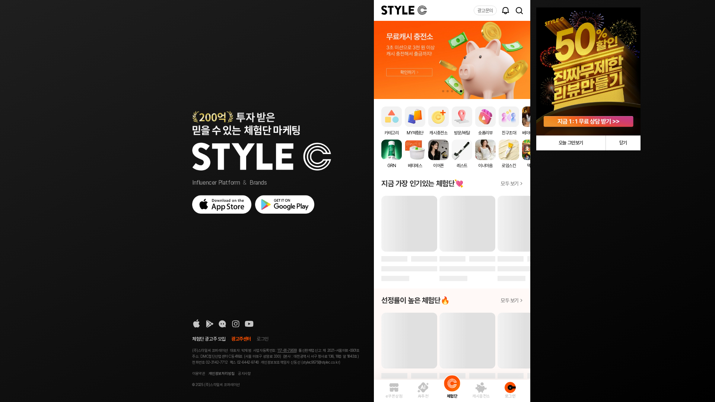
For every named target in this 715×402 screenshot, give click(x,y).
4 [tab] (456, 91)
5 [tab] (461, 91)
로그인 (262, 339)
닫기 (623, 143)
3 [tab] (452, 91)
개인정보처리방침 (221, 373)
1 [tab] (443, 91)
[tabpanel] (452, 60)
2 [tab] (447, 91)
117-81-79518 (286, 350)
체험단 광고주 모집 (209, 339)
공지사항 (244, 373)
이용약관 (198, 373)
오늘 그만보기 (571, 143)
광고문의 (485, 10)
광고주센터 (241, 339)
